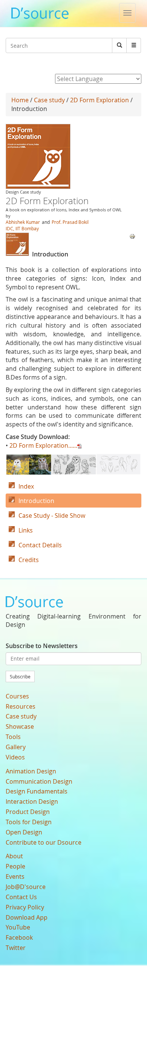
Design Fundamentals (36, 791)
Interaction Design (32, 801)
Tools (13, 737)
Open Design (24, 832)
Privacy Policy (25, 907)
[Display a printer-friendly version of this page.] (132, 235)
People (15, 866)
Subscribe (20, 676)
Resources (20, 706)
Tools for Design (29, 822)
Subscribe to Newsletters (42, 646)
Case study (49, 100)
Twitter (16, 948)
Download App (26, 917)
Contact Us (21, 897)
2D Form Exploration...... (43, 445)
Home (20, 100)
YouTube (18, 927)
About (14, 856)
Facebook (19, 937)
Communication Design (39, 781)
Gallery (16, 747)
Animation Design (31, 771)
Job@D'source (26, 887)
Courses (17, 696)
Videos (15, 757)
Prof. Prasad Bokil (70, 222)
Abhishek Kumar (23, 222)
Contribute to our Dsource (43, 842)
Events (15, 876)
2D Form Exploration (99, 100)
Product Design (28, 812)
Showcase (20, 726)
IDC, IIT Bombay (22, 228)
